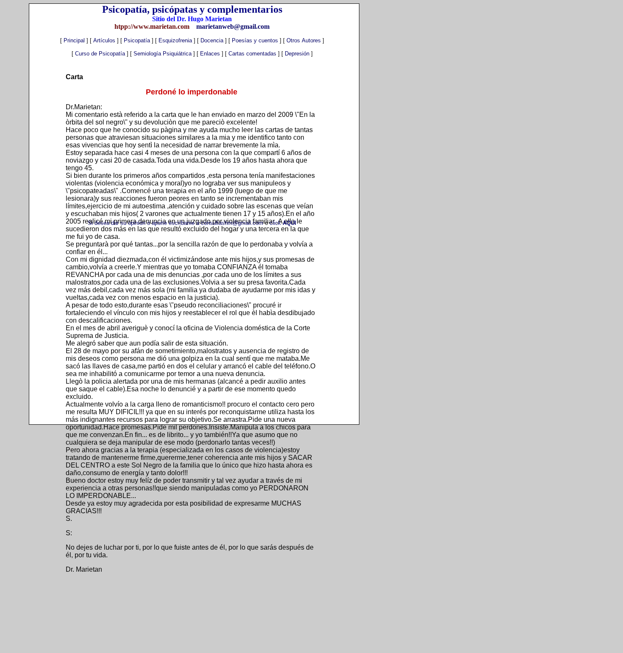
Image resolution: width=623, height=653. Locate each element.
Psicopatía (136, 40)
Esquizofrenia (176, 40)
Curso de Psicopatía (101, 53)
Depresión (297, 53)
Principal (73, 40)
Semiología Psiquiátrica (163, 53)
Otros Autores (304, 40)
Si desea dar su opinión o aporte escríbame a (144, 223)
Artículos (104, 40)
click (283, 223)
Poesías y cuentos (255, 40)
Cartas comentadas (253, 53)
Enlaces (211, 53)
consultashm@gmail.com (233, 223)
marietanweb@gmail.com (232, 26)
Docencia (211, 40)
